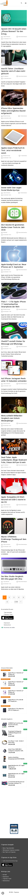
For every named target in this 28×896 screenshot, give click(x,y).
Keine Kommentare (23, 36)
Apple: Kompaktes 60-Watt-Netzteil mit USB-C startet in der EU (13, 499)
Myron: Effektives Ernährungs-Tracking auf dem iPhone (13, 539)
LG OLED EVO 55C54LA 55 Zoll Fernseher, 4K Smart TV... (16, 782)
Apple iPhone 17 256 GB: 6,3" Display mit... (15, 673)
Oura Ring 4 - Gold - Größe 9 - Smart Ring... (16, 741)
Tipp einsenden (8, 612)
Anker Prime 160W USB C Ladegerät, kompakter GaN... (16, 750)
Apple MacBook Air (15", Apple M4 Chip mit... (16, 766)
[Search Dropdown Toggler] (21, 3)
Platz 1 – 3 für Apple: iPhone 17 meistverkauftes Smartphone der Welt (13, 304)
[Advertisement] (14, 648)
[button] (3, 893)
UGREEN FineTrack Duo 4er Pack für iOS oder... (15, 723)
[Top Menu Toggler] (25, 3)
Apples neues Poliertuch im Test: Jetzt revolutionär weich (12, 150)
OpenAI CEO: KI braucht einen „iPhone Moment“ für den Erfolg (13, 31)
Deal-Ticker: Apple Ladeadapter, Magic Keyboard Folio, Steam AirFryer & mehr (14, 459)
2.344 (16, 602)
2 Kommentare (23, 116)
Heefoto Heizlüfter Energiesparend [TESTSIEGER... (16, 758)
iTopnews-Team (8, 614)
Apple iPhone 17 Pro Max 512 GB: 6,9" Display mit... (16, 709)
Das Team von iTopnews (9, 852)
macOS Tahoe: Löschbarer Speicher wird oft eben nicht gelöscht (13, 71)
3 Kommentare (23, 192)
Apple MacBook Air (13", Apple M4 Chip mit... (16, 774)
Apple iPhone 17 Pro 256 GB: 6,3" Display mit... (15, 700)
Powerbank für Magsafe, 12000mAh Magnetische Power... (14, 733)
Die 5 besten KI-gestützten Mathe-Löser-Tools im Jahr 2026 (13, 227)
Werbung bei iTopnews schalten (11, 850)
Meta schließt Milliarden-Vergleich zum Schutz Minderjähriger (12, 418)
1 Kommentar (24, 155)
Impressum (7, 623)
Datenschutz (7, 625)
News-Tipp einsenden (8, 848)
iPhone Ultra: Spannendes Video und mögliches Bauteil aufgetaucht (13, 110)
